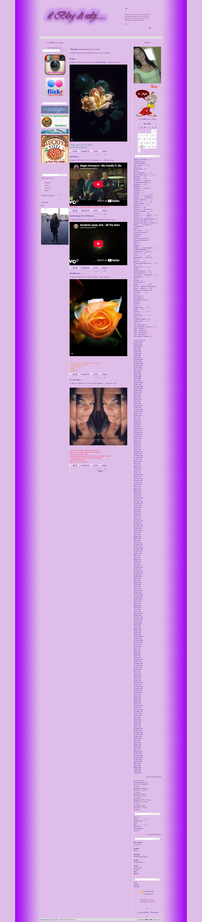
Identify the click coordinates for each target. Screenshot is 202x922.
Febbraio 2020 (138, 623)
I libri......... (137, 851)
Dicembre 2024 (138, 734)
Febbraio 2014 (138, 484)
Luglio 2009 (137, 379)
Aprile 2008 (137, 350)
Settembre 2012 (138, 452)
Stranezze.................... (141, 311)
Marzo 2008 (137, 348)
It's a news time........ (76, 380)
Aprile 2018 (137, 581)
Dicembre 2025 (138, 757)
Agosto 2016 (137, 542)
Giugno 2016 (137, 538)
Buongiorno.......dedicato (141, 188)
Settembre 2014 (138, 498)
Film (135, 228)
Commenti (84, 151)
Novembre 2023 (138, 709)
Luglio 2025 (137, 748)
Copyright (136, 886)
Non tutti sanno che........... (142, 273)
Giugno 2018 (137, 584)
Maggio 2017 (137, 559)
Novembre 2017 (138, 571)
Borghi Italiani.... (139, 169)
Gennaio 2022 (138, 667)
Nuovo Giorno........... (140, 277)
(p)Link (74, 151)
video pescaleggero (139, 325)
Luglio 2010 (137, 402)
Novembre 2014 (138, 502)
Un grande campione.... (140, 319)
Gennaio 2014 (138, 482)
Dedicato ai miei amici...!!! (142, 221)
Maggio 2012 (137, 444)
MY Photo (147, 42)
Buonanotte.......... (139, 178)
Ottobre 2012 (137, 454)
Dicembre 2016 (138, 550)
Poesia (135, 302)
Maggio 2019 (137, 606)
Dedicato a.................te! (141, 217)
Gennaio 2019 (138, 598)
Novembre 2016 (138, 548)
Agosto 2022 (137, 681)
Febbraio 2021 (138, 646)
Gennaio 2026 (138, 759)
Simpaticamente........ (140, 307)
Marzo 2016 (137, 532)
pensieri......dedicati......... (141, 288)
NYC (135, 278)
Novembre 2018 (138, 594)
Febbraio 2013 (138, 461)
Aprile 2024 (137, 719)
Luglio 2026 (137, 771)
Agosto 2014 (137, 496)
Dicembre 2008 (138, 365)
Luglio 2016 (137, 540)
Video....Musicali (98, 219)
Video (135, 323)
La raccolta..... (138, 844)
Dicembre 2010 (138, 411)
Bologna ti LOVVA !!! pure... (142, 800)
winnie (136, 830)
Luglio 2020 (137, 632)
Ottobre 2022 (137, 684)
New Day (136, 827)
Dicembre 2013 (138, 480)
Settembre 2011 (138, 429)
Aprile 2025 (137, 742)
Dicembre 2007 (138, 342)
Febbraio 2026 (138, 761)
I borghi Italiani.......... (140, 862)
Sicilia (135, 305)
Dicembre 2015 (138, 527)
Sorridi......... (137, 309)
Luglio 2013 (137, 471)
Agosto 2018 (137, 588)
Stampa (104, 151)
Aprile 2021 (137, 650)
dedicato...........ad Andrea (141, 225)
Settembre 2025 (138, 752)
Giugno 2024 (137, 723)
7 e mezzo (137, 870)
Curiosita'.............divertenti (142, 196)
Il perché (136, 884)
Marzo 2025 (137, 740)
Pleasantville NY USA (140, 300)
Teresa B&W (137, 829)
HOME (136, 246)
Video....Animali (139, 329)
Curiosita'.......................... (142, 194)
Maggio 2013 (137, 467)
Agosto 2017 (137, 565)
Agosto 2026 (137, 773)
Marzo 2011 (137, 417)
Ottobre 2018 (137, 592)
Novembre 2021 (138, 663)
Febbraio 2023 (138, 692)
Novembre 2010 (138, 409)
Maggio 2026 (137, 767)
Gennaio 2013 (138, 459)
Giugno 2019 (137, 607)
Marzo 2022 (137, 671)
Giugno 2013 (137, 469)
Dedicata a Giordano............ (142, 200)
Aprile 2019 (137, 604)
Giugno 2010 (137, 400)
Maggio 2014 (137, 490)
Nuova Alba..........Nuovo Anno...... (144, 275)
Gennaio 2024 (138, 713)
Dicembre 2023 (138, 711)
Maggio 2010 (137, 398)
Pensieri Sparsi (138, 282)
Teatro (135, 313)
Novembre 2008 (138, 363)
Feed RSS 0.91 (148, 891)
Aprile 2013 (137, 465)
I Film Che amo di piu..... (141, 857)
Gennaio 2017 (138, 552)
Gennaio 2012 (138, 436)
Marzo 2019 (137, 602)
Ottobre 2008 (137, 361)
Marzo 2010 (137, 394)
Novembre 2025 (138, 756)
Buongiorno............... (140, 186)
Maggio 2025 (137, 744)
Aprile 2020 (137, 627)
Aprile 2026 (137, 765)
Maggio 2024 (137, 721)
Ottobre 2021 (137, 661)
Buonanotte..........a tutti (141, 180)
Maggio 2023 (137, 698)
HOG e (136, 244)
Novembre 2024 (138, 732)
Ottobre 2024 (137, 731)
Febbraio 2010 (138, 392)
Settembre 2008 (138, 359)
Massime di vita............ (141, 267)
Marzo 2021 (137, 648)
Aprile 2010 (137, 396)
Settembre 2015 (138, 521)
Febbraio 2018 (138, 577)
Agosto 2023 (137, 704)
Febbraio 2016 (138, 530)
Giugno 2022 (137, 677)
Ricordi (136, 303)
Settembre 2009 (138, 382)
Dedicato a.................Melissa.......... (145, 215)
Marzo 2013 (137, 463)
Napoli (136, 269)
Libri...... (136, 265)
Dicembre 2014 (138, 504)
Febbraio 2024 (138, 715)
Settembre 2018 (138, 590)
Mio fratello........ (75, 157)
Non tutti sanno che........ (141, 271)
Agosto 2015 (137, 519)
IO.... (135, 259)
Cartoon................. (139, 819)
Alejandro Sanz (138, 161)
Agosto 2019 (137, 611)
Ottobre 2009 (137, 384)
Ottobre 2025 (137, 754)
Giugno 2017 (137, 561)
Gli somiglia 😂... (140, 806)
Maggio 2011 (137, 421)
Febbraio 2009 (138, 369)
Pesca (135, 294)
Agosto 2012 (137, 450)
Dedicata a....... (98, 160)
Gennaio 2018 (138, 575)
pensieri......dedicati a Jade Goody (144, 286)
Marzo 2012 (137, 440)
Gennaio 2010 (138, 390)
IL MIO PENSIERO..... (100, 62)
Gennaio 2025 (138, 736)
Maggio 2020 (137, 629)
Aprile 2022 (137, 673)
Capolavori (137, 190)
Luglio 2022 (137, 679)
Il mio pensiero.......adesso (141, 252)
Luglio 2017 (137, 563)
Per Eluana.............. (140, 292)
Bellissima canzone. (139, 794)
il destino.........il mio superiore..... (144, 248)
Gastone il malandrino (140, 240)
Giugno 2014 (137, 492)
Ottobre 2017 (137, 569)
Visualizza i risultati (47, 195)
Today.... (96, 277)
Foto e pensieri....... (99, 383)
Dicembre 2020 (138, 642)
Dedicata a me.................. (142, 202)
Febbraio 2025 (138, 738)
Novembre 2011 (138, 432)
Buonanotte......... (139, 177)
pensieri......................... (141, 284)
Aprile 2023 (137, 696)
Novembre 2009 (138, 386)
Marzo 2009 (137, 371)
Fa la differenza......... (76, 273)
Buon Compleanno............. (142, 173)
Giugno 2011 (137, 423)
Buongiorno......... (139, 184)
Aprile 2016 (137, 534)
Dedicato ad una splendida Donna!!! (144, 219)
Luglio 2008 (137, 355)
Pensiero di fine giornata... (141, 290)
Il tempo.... (73, 59)
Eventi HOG (137, 227)
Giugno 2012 (137, 446)
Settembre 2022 (138, 682)
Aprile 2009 (137, 373)
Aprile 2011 (137, 419)
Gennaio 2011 (138, 413)
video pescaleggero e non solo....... (144, 327)
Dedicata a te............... (141, 205)
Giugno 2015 (137, 515)
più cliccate (157, 834)
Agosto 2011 (137, 427)
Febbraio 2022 (138, 669)
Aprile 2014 (137, 488)
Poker (135, 872)
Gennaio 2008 (138, 344)
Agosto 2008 (137, 357)
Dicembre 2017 (138, 573)
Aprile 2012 (137, 442)
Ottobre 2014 (137, 500)
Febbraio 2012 (138, 438)
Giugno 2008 (137, 354)
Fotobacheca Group (139, 232)
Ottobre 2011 (137, 430)
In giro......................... (141, 255)
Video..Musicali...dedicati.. (142, 336)
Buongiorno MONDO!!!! (141, 182)
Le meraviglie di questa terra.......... (144, 263)
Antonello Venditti (139, 163)
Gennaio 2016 (138, 529)
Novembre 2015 (138, 525)
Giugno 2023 (137, 700)
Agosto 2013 (137, 473)
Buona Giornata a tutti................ (143, 175)
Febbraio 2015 (138, 507)
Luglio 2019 (137, 609)
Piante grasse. (138, 296)
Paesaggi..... (137, 280)
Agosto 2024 (137, 727)
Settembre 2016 (138, 544)
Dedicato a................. (140, 213)
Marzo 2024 (137, 717)
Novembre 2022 (138, 686)
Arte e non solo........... (140, 165)
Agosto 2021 (137, 657)
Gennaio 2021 (138, 644)
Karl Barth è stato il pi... (141, 782)
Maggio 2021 (137, 652)
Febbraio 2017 (138, 554)
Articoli (136, 167)
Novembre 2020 (138, 640)
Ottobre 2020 (137, 638)
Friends (136, 236)
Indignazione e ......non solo (142, 257)
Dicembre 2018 (138, 596)
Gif (135, 823)
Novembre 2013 (138, 479)
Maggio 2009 (137, 375)
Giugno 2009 (137, 377)
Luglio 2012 (137, 448)
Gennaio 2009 (138, 367)
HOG (135, 242)
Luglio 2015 (137, 517)
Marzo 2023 (137, 694)
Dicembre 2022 (138, 688)
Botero (136, 171)
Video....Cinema (138, 330)
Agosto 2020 (137, 634)
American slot (138, 868)
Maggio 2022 (137, 675)
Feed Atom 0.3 (148, 894)
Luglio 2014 (137, 494)
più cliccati (157, 777)
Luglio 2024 (137, 725)
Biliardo (136, 873)
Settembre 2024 (138, 729)
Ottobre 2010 (137, 407)
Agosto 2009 (137, 380)
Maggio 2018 (137, 582)
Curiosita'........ (138, 192)
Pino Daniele (137, 298)
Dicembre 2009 (138, 388)
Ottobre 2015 (137, 523)
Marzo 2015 (137, 509)
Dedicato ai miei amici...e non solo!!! (145, 223)
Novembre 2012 (138, 455)
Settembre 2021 (138, 659)
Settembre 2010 (138, 405)
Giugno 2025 (137, 746)
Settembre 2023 (138, 706)
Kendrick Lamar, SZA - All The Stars (82, 216)
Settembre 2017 (138, 567)
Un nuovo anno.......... (140, 321)
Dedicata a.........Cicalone (141, 209)
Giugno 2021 (137, 654)
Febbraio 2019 (138, 600)
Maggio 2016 (137, 536)
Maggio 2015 (137, 513)
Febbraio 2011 (138, 415)
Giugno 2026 (137, 769)
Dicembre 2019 (138, 619)
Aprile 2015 (137, 511)
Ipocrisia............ (139, 261)
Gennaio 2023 (138, 690)
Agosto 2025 (137, 750)
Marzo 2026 (137, 763)
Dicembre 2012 (138, 457)
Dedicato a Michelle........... (142, 211)
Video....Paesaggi (139, 334)
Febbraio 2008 (138, 346)
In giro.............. (138, 253)
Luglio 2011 (137, 425)
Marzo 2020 (137, 625)
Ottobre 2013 (137, 477)
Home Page (74, 49)
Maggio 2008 (137, 352)
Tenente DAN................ (141, 315)
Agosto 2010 (137, 404)
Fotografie (137, 821)
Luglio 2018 (137, 586)
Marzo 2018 (137, 579)
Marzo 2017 (137, 555)
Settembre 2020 (138, 636)
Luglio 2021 (137, 656)
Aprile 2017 (137, 557)
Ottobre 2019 (137, 615)
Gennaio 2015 (138, 505)
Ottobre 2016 (137, 546)
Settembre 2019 (138, 613)
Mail (42, 206)
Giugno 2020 (137, 631)
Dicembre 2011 (138, 434)
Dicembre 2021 (138, 665)
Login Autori (45, 202)
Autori (135, 883)
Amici (135, 817)
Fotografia (137, 234)
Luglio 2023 (137, 702)
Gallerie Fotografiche (140, 238)
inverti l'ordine (95, 49)
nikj (73, 62)
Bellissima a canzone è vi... (142, 788)
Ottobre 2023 (137, 707)
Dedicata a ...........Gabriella (142, 198)
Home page (43, 919)
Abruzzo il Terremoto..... (141, 159)
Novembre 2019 (138, 617)
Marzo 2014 (137, 486)
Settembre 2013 (138, 475)
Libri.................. (139, 825)
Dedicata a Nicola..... (140, 203)
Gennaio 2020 (138, 621)
